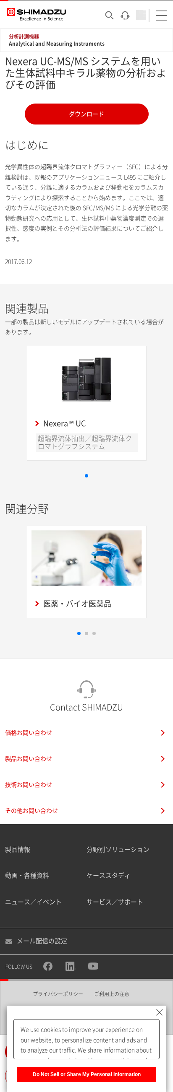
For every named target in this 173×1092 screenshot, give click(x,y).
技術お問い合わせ (28, 785)
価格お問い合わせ (28, 733)
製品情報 (17, 849)
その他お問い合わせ (31, 811)
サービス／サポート (114, 902)
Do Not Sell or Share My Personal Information (87, 1074)
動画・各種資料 (27, 875)
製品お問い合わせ (28, 759)
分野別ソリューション (117, 849)
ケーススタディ (108, 875)
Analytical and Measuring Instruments (57, 43)
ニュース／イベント (33, 902)
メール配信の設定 (42, 941)
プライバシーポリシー (58, 993)
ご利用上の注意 (111, 993)
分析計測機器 (24, 36)
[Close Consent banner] (159, 1012)
